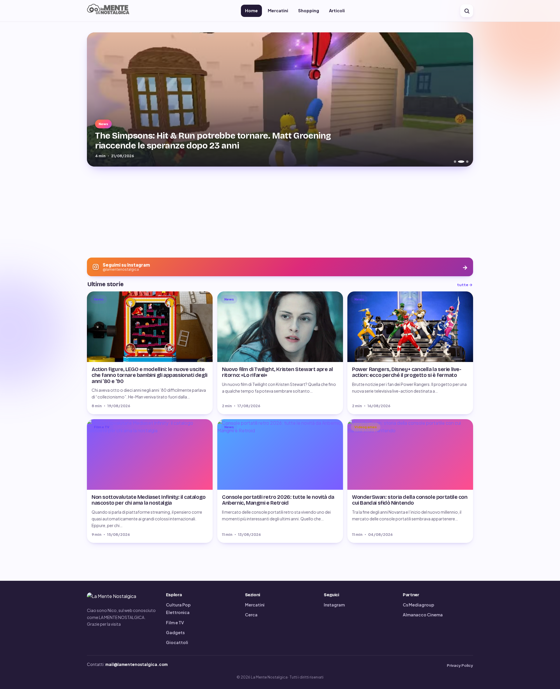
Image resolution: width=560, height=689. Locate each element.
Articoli (337, 10)
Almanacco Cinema (423, 614)
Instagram (334, 604)
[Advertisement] (280, 212)
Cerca (251, 614)
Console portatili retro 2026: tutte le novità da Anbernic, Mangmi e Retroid (278, 500)
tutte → (465, 284)
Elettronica (178, 612)
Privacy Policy (460, 665)
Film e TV (175, 622)
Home (251, 10)
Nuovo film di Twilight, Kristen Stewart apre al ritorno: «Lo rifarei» (277, 372)
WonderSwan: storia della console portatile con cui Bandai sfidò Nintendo (410, 500)
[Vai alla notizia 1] (455, 161)
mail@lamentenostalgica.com (136, 664)
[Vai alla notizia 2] (459, 161)
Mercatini (278, 10)
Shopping (308, 10)
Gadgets (175, 632)
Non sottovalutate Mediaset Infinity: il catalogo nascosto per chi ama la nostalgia (149, 500)
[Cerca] (466, 10)
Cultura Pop (178, 604)
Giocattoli (177, 642)
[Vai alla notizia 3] (465, 161)
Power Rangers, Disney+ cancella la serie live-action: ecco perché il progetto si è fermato (406, 372)
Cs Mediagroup (418, 604)
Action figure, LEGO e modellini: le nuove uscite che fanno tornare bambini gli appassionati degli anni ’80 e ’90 (149, 375)
